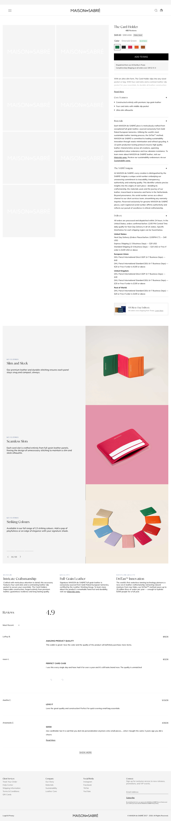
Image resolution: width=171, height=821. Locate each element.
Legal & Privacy (8, 816)
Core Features (121, 97)
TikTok (86, 788)
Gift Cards (7, 794)
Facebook (87, 785)
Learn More (159, 311)
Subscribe (130, 798)
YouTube (87, 791)
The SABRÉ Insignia (123, 168)
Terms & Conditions (11, 791)
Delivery (118, 215)
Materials (118, 120)
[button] (51, 680)
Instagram (87, 782)
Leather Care (51, 791)
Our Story (50, 782)
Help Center (8, 785)
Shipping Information (11, 788)
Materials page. (73, 591)
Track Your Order (10, 782)
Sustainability (51, 788)
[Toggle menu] (9, 10)
